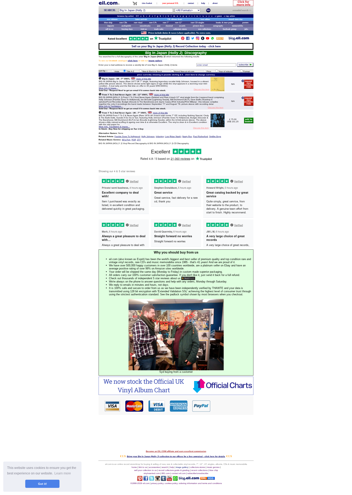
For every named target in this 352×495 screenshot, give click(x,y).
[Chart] (176, 394)
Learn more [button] (62, 473)
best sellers (205, 19)
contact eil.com (179, 473)
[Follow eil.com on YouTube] (169, 480)
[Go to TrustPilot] (139, 40)
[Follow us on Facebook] (187, 39)
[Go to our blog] (239, 39)
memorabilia (237, 26)
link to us (143, 467)
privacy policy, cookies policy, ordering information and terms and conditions (186, 483)
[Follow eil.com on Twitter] (151, 480)
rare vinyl (138, 22)
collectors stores (180, 29)
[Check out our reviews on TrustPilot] (188, 278)
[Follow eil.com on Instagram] (157, 480)
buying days (127, 29)
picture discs (198, 26)
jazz (158, 26)
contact (191, 3)
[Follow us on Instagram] (197, 39)
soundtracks (145, 26)
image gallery (182, 467)
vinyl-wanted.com (152, 473)
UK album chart (174, 19)
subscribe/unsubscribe (197, 473)
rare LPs (153, 22)
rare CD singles (197, 22)
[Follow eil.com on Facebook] (145, 480)
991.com (166, 473)
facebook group (229, 29)
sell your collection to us (145, 470)
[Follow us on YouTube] (207, 39)
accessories (154, 467)
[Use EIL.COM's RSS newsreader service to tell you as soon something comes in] (207, 478)
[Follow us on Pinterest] (182, 39)
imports (110, 26)
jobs (246, 29)
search (165, 467)
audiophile (126, 26)
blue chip (108, 22)
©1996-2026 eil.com (139, 483)
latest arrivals (141, 19)
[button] (232, 406)
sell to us (109, 29)
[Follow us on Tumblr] (202, 39)
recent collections (199, 470)
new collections (204, 29)
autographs (218, 26)
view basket (147, 3)
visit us (144, 29)
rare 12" (178, 22)
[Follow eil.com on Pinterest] (139, 480)
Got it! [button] (42, 483)
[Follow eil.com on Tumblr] (163, 480)
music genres (213, 467)
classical (169, 26)
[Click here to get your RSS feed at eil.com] (219, 39)
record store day (236, 19)
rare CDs (123, 22)
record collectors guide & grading (173, 470)
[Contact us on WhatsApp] (212, 39)
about (215, 3)
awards (182, 26)
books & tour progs (224, 22)
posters (245, 22)
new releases (112, 19)
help (203, 3)
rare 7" (166, 22)
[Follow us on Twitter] (192, 39)
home (134, 467)
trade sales (158, 29)
